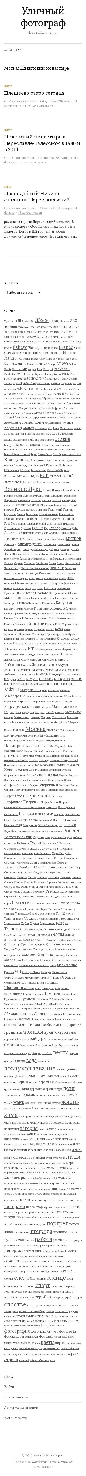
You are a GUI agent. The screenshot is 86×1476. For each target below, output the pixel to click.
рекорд (63, 1245)
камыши (20, 1134)
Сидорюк (54, 872)
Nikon (14, 364)
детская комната (13, 1094)
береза (11, 1045)
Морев (73, 722)
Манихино (42, 696)
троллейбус (61, 1311)
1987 (45, 332)
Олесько (73, 775)
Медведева (12, 712)
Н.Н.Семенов (28, 740)
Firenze (8, 347)
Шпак (74, 994)
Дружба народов (39, 549)
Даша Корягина (50, 532)
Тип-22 (60, 913)
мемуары (75, 1167)
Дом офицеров (12, 549)
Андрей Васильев (66, 412)
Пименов (40, 807)
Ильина (8, 588)
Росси (50, 831)
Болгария (60, 449)
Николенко (22, 760)
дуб (66, 1094)
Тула (65, 923)
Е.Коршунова (19, 553)
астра (72, 1032)
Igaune (71, 352)
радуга (78, 1240)
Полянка (75, 814)
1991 (63, 332)
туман (20, 1316)
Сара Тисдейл (61, 853)
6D (20, 320)
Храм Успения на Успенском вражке (36, 965)
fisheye (20, 347)
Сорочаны (63, 882)
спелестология (27, 1286)
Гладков (9, 518)
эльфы (70, 1354)
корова (25, 1144)
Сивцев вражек (24, 872)
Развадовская (30, 825)
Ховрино (29, 955)
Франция (27, 944)
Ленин (47, 654)
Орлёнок (68, 780)
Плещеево (66, 807)
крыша (8, 1149)
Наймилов (30, 746)
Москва (35, 728)
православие (23, 1232)
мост (45, 1178)
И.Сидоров (22, 578)
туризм (31, 1316)
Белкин (62, 439)
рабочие (58, 1240)
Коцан (67, 629)
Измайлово (72, 583)
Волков (56, 500)
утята (28, 1321)
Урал (6, 935)
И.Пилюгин (10, 578)
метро (28, 1172)
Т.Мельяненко (52, 903)
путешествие (15, 1240)
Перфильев (13, 802)
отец (42, 1200)
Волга (36, 500)
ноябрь (47, 1189)
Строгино (9, 896)
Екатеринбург (11, 558)
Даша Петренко (69, 532)
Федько (18, 940)
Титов (69, 913)
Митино (72, 717)
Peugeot (32, 369)
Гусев (53, 528)
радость (69, 1240)
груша (7, 1089)
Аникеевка (52, 417)
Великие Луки (23, 488)
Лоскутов (62, 665)
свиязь (67, 1261)
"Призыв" (9, 321)
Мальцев (13, 695)
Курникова (57, 643)
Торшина (53, 918)
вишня (20, 1061)
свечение (58, 1261)
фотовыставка (56, 1325)
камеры (61, 1128)
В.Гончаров (37, 465)
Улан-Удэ (62, 929)
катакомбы (44, 1134)
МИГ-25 (29, 683)
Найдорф (13, 745)
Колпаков (9, 624)
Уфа (21, 935)
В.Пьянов (10, 476)
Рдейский (67, 825)
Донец (24, 549)
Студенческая (42, 896)
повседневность (53, 1217)
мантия (61, 1163)
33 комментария (30, 212)
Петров (45, 802)
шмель (45, 1354)
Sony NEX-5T (54, 378)
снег (19, 1277)
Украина (49, 929)
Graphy (63, 1462)
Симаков (10, 877)
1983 (34, 332)
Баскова (10, 440)
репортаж (13, 1250)
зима (11, 1115)
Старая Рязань (12, 891)
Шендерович (62, 988)
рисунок (70, 1250)
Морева (8, 730)
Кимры (72, 608)
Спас (7, 886)
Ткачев (19, 918)
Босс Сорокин (60, 454)
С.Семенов (10, 848)
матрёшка (29, 1167)
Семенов (58, 858)
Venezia (73, 378)
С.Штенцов (23, 848)
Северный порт (12, 858)
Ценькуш (9, 972)
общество (74, 1189)
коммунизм (60, 1138)
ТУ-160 (9, 909)
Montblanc (63, 358)
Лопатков (26, 665)
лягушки (23, 1163)
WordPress (39, 1462)
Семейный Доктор (43, 858)
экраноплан (57, 1354)
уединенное (68, 1316)
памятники (64, 1200)
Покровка (59, 814)
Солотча (18, 882)
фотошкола (48, 1336)
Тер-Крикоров (47, 913)
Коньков (35, 623)
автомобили (45, 1024)
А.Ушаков (60, 393)
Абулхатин (64, 398)
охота (51, 1200)
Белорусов (9, 445)
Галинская (41, 509)
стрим (30, 1297)
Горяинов (30, 523)
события (41, 1278)
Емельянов (36, 558)
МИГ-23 (18, 684)
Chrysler (8, 341)
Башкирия (21, 439)
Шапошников (17, 987)
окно (38, 1193)
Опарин (52, 780)
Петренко (31, 801)
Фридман (40, 944)
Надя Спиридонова (50, 740)
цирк (72, 1342)
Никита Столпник (64, 751)
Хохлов (9, 960)
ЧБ (18, 971)
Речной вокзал (20, 831)
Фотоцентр (12, 944)
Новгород (44, 760)
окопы (46, 1193)
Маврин (27, 689)
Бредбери (30, 460)
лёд (31, 1163)
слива (53, 1271)
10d (32, 321)
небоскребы (12, 1188)
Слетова (53, 877)
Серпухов (61, 867)
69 (56, 320)
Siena (13, 378)
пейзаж (72, 1206)
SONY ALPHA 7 (36, 378)
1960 (32, 327)
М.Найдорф (54, 674)
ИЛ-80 (62, 578)
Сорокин (40, 882)
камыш (9, 1134)
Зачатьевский (72, 563)
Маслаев (34, 707)
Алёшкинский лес (13, 412)
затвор (54, 1108)
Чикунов (55, 977)
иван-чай (60, 1116)
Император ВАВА (34, 588)
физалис (8, 1325)
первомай (21, 1212)
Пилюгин (30, 807)
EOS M (59, 341)
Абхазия (75, 398)
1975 (69, 327)
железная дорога (34, 1102)
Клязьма (8, 618)
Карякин (18, 608)
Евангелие (46, 553)
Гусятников (65, 528)
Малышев (65, 690)
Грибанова (68, 523)
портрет (57, 1223)
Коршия (29, 629)
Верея (36, 495)
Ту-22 (59, 923)
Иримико (10, 593)
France (66, 347)
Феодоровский (34, 940)
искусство (44, 1122)
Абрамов (36, 398)
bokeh (55, 336)
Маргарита (10, 701)
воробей (8, 1076)
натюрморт (53, 1183)
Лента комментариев (21, 1407)
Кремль (51, 634)
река (43, 1245)
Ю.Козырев (63, 1004)
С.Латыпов (64, 843)
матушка (41, 1167)
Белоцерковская (29, 445)
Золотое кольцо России (30, 573)
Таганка (19, 909)
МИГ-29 (58, 683)
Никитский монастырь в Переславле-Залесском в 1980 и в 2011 (42, 143)
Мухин (38, 735)
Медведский (44, 712)
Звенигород (12, 568)
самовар (59, 1256)
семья (57, 1266)
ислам (76, 1122)
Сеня (33, 862)
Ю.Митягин (10, 1008)
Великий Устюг (71, 490)
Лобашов (12, 664)
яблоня (43, 1360)
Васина (50, 482)
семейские (48, 1266)
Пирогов (51, 807)
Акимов (50, 403)
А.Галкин (10, 389)
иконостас (19, 1122)
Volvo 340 (29, 383)
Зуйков (71, 573)
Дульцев (64, 549)
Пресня (16, 820)
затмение (65, 1108)
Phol (39, 369)
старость (9, 1291)
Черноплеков (14, 977)
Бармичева (67, 433)
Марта (68, 701)
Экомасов (66, 999)
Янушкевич (10, 1019)
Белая (41, 439)
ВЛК (44, 475)
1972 (56, 327)
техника (23, 1311)
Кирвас (8, 613)
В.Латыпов (38, 470)
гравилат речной (66, 1082)
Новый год (13, 769)
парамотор (34, 1207)
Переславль (38, 796)
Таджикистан (32, 909)
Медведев (70, 706)
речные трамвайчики (53, 1251)
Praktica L (62, 369)
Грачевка (57, 523)
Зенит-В (57, 568)
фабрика (38, 1320)
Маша (57, 706)
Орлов (60, 780)
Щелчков (43, 999)
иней (32, 1122)
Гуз (46, 528)
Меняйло (73, 712)
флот (37, 1325)
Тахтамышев (68, 909)
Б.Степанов (41, 428)
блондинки (43, 1045)
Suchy (65, 378)
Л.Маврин (10, 649)
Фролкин (53, 944)
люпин (7, 1163)
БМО (50, 428)
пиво (71, 1212)
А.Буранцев (66, 383)
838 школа (23, 327)
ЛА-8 (21, 649)
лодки (36, 1157)
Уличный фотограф (43, 17)
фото (44, 1325)
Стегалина (54, 891)
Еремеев (47, 558)
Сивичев (10, 872)
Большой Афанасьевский (17, 454)
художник (27, 1342)
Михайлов (60, 722)
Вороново (33, 504)
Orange (52, 364)
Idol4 (62, 353)
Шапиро (41, 982)
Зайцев (52, 563)
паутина (60, 1207)
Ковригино (41, 618)
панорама (14, 1206)
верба (32, 1053)
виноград (9, 1061)
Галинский (55, 509)
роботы (8, 1256)
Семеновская (71, 858)
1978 (7, 332)
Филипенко (67, 940)
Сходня (21, 902)
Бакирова (30, 433)
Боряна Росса (45, 454)
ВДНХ (35, 476)
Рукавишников (58, 837)
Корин (58, 624)
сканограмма (11, 1271)
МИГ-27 (49, 683)
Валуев (41, 482)
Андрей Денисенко (16, 417)
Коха (59, 629)
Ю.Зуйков (50, 1003)
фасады (49, 1321)
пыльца (30, 1240)
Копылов (49, 624)
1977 (75, 327)
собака (30, 1278)
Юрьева (68, 1008)
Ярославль (24, 1018)
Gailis (77, 347)
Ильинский (18, 588)
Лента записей (16, 1397)
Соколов (8, 882)
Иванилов (9, 583)
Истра (29, 593)
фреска (62, 1336)
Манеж (27, 696)
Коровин (8, 629)
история (29, 1128)
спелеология (11, 1286)
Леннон (56, 654)
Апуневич (76, 417)
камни (69, 1128)
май (36, 1163)
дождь (29, 1094)
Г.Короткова (46, 504)
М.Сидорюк (10, 679)
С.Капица (51, 843)
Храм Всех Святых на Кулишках (33, 960)
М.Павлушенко (72, 674)
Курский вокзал (72, 643)
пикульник (12, 1217)
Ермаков (58, 558)
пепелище (9, 1212)
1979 (14, 332)
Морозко (19, 729)
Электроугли (11, 1004)
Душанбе (74, 549)
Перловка (58, 796)
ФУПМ (58, 934)
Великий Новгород (52, 490)
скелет (32, 1271)
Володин (19, 504)
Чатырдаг (27, 972)
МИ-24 (66, 679)
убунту (57, 1316)
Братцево (14, 460)
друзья (59, 1094)
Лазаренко (46, 649)
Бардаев (54, 433)
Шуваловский (11, 999)
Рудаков (38, 837)
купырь (50, 1149)
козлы (49, 1139)
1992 (68, 332)
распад (35, 1245)
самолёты (13, 1260)
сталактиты (57, 1286)
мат (21, 1167)
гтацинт (16, 1089)
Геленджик (32, 514)
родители (18, 1256)
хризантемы (12, 1342)
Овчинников (55, 769)
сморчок (8, 1278)
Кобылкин (27, 618)
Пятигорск (70, 820)
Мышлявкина (54, 735)
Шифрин (27, 994)
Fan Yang (76, 341)
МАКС (21, 679)
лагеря (60, 1149)
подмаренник (72, 1217)
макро (44, 1163)
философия (20, 1325)
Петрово (54, 802)
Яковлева (43, 1013)
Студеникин (24, 896)
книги (41, 1138)
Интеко (50, 588)
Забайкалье (42, 563)
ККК (7, 597)
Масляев (46, 707)
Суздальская (68, 896)
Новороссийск (25, 765)
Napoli (73, 358)
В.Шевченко (23, 476)
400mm (10, 327)
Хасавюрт (38, 949)
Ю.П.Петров (23, 1008)
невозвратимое (29, 1189)
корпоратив (39, 1143)
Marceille (25, 358)
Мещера (8, 717)
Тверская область (27, 913)
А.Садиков (11, 393)
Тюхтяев (29, 929)
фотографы (68, 1331)
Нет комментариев (39, 106)
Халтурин (9, 949)
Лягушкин (21, 674)
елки (8, 1102)
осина (35, 1200)
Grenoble (26, 352)
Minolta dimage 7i (48, 358)
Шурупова (27, 999)
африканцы (10, 1039)
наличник (34, 1183)
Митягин (18, 722)
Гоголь (46, 518)
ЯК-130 (76, 1008)
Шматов (52, 993)
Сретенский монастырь (48, 886)
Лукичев (48, 669)
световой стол (43, 1261)
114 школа (64, 321)
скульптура (43, 1271)
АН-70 (27, 398)
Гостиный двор (44, 523)
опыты (14, 1200)
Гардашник (10, 514)
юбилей (24, 1360)
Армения (11, 422)
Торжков (31, 918)
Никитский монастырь (34, 756)
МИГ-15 (76, 679)
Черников (59, 972)
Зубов (63, 573)
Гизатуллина (48, 514)
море (38, 1177)
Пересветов (14, 796)
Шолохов (65, 994)
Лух (69, 669)
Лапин (56, 649)
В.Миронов (52, 470)
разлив (9, 1245)
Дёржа (7, 553)
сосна (70, 1278)
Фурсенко (66, 944)
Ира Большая (63, 588)
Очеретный (48, 785)
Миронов (59, 717)
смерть (69, 1270)
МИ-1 (35, 679)
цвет (37, 1342)
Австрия (9, 403)
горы (53, 1081)
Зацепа (60, 563)
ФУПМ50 (69, 935)
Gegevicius (11, 353)
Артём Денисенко (51, 422)
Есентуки (70, 558)
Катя (38, 608)
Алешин (46, 408)
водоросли (43, 1061)
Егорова (69, 553)
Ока (54, 774)
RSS (64, 374)
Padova (72, 364)
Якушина (57, 1014)
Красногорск (39, 634)
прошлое (60, 1232)
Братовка (74, 454)
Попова (8, 820)
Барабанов (41, 433)
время (42, 1075)
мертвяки (9, 1172)
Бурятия (8, 465)
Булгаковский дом (56, 460)
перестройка (49, 1212)
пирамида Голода (31, 1217)
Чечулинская (32, 977)
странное (21, 1297)
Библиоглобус (11, 449)
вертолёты (45, 1053)
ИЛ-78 (54, 578)
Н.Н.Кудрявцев (12, 740)
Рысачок (11, 843)
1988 (51, 332)
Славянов (42, 877)
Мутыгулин (21, 735)
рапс (28, 1245)
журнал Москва (20, 1108)
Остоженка (23, 785)
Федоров (8, 940)
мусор (60, 1178)
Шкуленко (38, 994)
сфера (77, 1297)
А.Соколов (36, 394)
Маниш (58, 696)
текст (74, 1305)
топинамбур (36, 1311)
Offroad (43, 364)
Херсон (49, 949)
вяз (6, 1082)
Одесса (30, 775)
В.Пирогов (63, 470)
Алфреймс (57, 408)
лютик (15, 1163)
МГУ (29, 679)
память (78, 1200)
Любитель (9, 674)
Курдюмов (32, 643)
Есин (78, 558)
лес (68, 1150)
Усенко (14, 935)
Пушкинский (45, 820)
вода (31, 1060)
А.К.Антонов (28, 388)
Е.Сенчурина (33, 553)
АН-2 (19, 398)
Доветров (9, 544)
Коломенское (66, 618)
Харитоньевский (24, 949)
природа (41, 1231)
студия (57, 1297)
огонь (7, 1193)
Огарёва (66, 769)
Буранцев (72, 460)
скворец (23, 1271)
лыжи (62, 1157)
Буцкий (26, 465)
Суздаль (55, 896)
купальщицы (36, 1149)
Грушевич (26, 528)
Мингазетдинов (27, 717)
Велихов (27, 495)
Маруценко (15, 706)
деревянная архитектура (46, 1089)
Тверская (9, 913)
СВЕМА (33, 848)
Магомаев (53, 690)
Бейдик (33, 439)
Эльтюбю (23, 1004)
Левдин (32, 654)
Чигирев (44, 977)
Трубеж (25, 923)
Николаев (71, 755)
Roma (57, 374)
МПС (71, 683)
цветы (47, 1342)
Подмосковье (36, 813)
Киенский (59, 608)
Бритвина (41, 460)
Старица (26, 891)
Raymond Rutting (44, 374)
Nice (7, 364)
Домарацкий (63, 544)
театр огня (65, 1305)
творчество (52, 1305)
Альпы (68, 408)
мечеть (37, 1172)
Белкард (49, 439)
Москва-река (55, 729)
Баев (56, 428)
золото (35, 1116)
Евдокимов (58, 553)
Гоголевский (32, 519)
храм (71, 1336)
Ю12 (52, 1008)
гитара (33, 1082)
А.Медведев (63, 389)
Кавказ (26, 597)
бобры (55, 1045)
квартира (57, 1134)
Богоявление (47, 449)
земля (75, 1108)
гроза (79, 1082)
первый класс (34, 1212)
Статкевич (38, 891)
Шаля (17, 982)
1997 (17, 337)
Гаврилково (60, 504)
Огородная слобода (14, 775)
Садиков (67, 848)
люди (73, 1156)
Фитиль (77, 940)
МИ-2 (43, 679)
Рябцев (23, 843)
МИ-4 (50, 679)
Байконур (19, 433)
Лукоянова (60, 669)
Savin (7, 378)
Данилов (11, 533)
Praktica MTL (13, 374)
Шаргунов (35, 988)
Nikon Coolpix (28, 364)
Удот (39, 929)
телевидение (11, 1311)
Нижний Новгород (44, 751)
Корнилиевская (70, 624)
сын (29, 1305)
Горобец (10, 523)
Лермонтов (10, 659)
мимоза (46, 1172)
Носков (44, 769)
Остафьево (10, 785)
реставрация (32, 1250)
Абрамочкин (50, 398)
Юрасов (59, 1008)
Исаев (20, 593)
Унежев (74, 929)
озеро (31, 1193)
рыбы (35, 1256)
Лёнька (31, 674)
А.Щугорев (9, 398)
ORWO (62, 363)
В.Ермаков (50, 465)
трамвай (50, 1311)
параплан (49, 1207)
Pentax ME (19, 369)
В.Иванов (65, 465)
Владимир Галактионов (63, 495)
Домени (75, 544)
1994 (6, 337)
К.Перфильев (58, 593)
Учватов (30, 935)
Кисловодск (31, 613)
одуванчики (19, 1193)
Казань (50, 597)
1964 (43, 327)
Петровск (64, 802)
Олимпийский (11, 780)
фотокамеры (14, 1336)
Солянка (28, 882)
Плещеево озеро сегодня (34, 93)
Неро (20, 751)
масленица (11, 1167)
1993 (75, 332)
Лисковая (52, 659)
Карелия (8, 608)
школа (28, 1354)
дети (69, 1088)
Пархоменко (71, 789)
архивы (33, 1031)
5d (15, 321)
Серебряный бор (29, 867)
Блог (8, 86)
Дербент (30, 538)
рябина (43, 1256)
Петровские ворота (14, 807)
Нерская (29, 751)
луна (55, 1157)
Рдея (7, 831)
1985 (40, 332)
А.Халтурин (73, 394)
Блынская (25, 449)
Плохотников (11, 814)
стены (28, 1291)
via (14, 383)
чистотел (9, 1354)
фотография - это (44, 1331)
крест (76, 1143)
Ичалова (41, 593)
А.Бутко (77, 383)
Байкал (77, 428)
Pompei (48, 369)
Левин (40, 654)
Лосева (49, 665)
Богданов (35, 449)
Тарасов (54, 909)
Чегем (36, 972)
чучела (19, 1354)
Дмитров (72, 538)
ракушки (20, 1245)
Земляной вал (41, 568)
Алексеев (35, 408)
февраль (60, 1321)
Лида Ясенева (28, 659)
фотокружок (31, 1336)
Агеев (31, 403)
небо (69, 1183)
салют (51, 1256)
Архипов (67, 422)
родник (28, 1256)
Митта (7, 722)
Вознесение (24, 500)
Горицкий (67, 518)
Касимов (28, 608)
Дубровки (54, 549)
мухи (68, 1178)
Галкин (68, 509)
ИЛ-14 (32, 578)
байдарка (39, 1038)
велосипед (21, 1053)
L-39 (17, 358)
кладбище (12, 1139)
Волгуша (46, 500)
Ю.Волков (36, 1003)
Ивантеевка (45, 583)
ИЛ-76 (47, 578)
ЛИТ (29, 649)
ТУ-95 (65, 903)
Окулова (63, 775)
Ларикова (69, 649)
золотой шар (47, 1116)
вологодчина (66, 1069)
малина (53, 1163)
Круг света (61, 634)
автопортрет (66, 1024)
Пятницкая (10, 825)
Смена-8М (65, 877)
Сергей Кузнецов (47, 862)
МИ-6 (58, 679)
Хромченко (67, 965)
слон (59, 1271)
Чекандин (46, 972)
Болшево (70, 449)
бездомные (54, 1039)
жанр (18, 1102)
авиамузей (11, 1024)
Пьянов (58, 820)
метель (20, 1172)
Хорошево (71, 955)
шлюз (37, 1354)
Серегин (48, 867)
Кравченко (11, 634)
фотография (17, 1331)
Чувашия (9, 982)
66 (51, 321)
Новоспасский (43, 764)
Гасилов (21, 514)
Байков (9, 433)
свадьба (27, 1261)
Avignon (41, 337)
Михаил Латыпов (43, 722)
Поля (68, 814)
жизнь (70, 1101)
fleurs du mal (51, 347)
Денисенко (14, 538)
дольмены (41, 1094)
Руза (47, 837)
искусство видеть (62, 1122)
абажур (71, 1019)
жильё (7, 1108)
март (70, 1163)
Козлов (52, 618)
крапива (67, 1144)
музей (52, 1178)
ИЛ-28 (39, 578)
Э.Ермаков (55, 999)
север (37, 1266)
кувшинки (20, 1149)
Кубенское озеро (34, 638)
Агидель (41, 403)
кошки (59, 1144)
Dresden (50, 341)
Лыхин (75, 669)
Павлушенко (33, 789)
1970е (49, 327)
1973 (62, 327)
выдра (63, 1076)
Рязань (37, 843)
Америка (28, 412)
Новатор (33, 760)
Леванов (23, 654)
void (19, 383)
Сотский (75, 882)
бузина (64, 1045)
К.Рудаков (74, 593)
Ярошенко (60, 1019)
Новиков (54, 760)
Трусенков (47, 923)
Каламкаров (61, 597)
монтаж (30, 1178)
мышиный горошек (14, 1183)
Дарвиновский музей (30, 532)
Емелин (25, 558)
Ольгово (43, 780)
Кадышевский (38, 597)
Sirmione (21, 378)
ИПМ (70, 578)
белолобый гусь (69, 1039)
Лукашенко (37, 669)
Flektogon (35, 348)
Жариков (18, 563)
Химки (58, 949)
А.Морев (75, 389)
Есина (8, 563)
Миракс (46, 717)
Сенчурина (23, 862)
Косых (50, 629)
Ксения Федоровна (14, 638)
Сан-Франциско (42, 853)
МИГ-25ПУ (39, 683)
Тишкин (9, 918)
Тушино (12, 929)
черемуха (34, 1348)
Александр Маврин (16, 408)
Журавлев (29, 563)
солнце (56, 1277)
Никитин (10, 755)
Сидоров (39, 872)
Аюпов (28, 428)
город (43, 1081)
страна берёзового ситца (45, 1291)
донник (51, 1094)
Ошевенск (64, 785)
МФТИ (11, 689)
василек (74, 1045)
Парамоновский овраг (52, 789)
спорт (42, 1285)
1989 (57, 332)
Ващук (58, 482)
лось (42, 1157)
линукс (8, 1157)
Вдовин (66, 482)
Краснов (25, 634)
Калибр (9, 603)
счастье (15, 1304)
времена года (25, 1075)
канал (31, 1134)
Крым (72, 634)
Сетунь (71, 867)
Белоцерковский (50, 445)
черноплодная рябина (61, 1348)
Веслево (46, 495)
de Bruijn (28, 341)
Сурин (7, 903)
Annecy (31, 337)
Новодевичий (68, 760)
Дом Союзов (49, 544)
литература (22, 1157)
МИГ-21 (8, 683)
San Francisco (73, 374)
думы (73, 1095)
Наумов (59, 746)
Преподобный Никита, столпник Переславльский (37, 196)
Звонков (27, 568)
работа (43, 1239)
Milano (34, 358)
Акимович (60, 403)
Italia (9, 358)
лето (77, 1149)
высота (73, 1075)
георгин (12, 1082)
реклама (53, 1245)
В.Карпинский (11, 470)
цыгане (23, 1348)
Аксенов (73, 403)
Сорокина (51, 882)
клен (32, 1138)
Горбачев (55, 518)
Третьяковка (69, 918)
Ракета (42, 825)
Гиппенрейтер (66, 514)
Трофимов (12, 923)
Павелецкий (20, 789)
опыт (7, 1200)
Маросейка (58, 701)
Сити (32, 877)
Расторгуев (52, 825)
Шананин (28, 982)
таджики (39, 1305)
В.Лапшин (25, 470)
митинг (54, 1172)
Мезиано (59, 712)
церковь (62, 1342)
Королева (19, 629)
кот (52, 1143)
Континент (21, 624)
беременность (27, 1045)
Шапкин (53, 982)
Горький (20, 523)
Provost (29, 374)
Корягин (39, 629)
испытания (11, 1128)
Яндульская (69, 1014)
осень (24, 1200)
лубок (49, 1157)
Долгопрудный (28, 544)
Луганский (12, 670)
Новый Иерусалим (66, 764)
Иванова (33, 583)
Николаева (10, 760)
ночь (40, 1189)
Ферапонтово (53, 940)
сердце (66, 1266)
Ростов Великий (18, 837)
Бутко (18, 465)
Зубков (55, 573)
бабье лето (23, 1039)
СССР (41, 848)
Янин (78, 1014)
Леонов (66, 654)
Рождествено (38, 831)
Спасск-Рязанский (22, 886)
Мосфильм (70, 730)
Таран (43, 909)
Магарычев (41, 690)
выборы (53, 1075)
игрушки (72, 1116)
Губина (37, 528)
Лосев (37, 664)
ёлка (52, 1360)
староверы (70, 1286)
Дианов (40, 538)
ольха (71, 1193)
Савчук (57, 848)
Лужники (25, 669)
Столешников (71, 891)
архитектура (56, 1032)
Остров (34, 785)
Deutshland (39, 341)
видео (74, 1053)
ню (54, 1188)
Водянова (10, 500)
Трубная (34, 923)
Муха (30, 735)
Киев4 (46, 608)
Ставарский (70, 886)
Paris (7, 369)
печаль (62, 1212)
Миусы (30, 722)
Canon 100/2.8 (67, 337)
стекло (19, 1291)
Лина (41, 659)
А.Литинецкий (48, 389)
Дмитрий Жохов (53, 538)
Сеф (78, 867)
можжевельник (67, 1172)
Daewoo (18, 341)
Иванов (22, 583)
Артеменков (30, 422)
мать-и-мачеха (58, 1168)
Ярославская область (43, 1019)
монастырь (14, 1177)
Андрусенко (38, 417)
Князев (17, 618)
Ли (18, 659)
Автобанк (21, 403)
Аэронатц (13, 427)
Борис (34, 454)
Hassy (37, 352)
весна (61, 1052)
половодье (37, 1224)
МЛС (65, 683)
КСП (20, 597)
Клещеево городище (51, 613)
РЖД (19, 825)
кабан (41, 1128)
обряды (62, 1189)
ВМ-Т (53, 476)
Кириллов (18, 613)
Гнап (18, 518)
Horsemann (50, 353)
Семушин (10, 862)
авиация (26, 1024)
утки (21, 1320)
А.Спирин (48, 394)
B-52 (48, 337)
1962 (37, 327)
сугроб (67, 1297)
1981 (28, 332)
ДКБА (75, 528)
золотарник (25, 1116)
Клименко (68, 613)
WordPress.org (15, 1418)
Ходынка (45, 954)
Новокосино (10, 765)
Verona (8, 383)
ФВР (50, 935)
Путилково (29, 820)
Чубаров (69, 977)
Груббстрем (12, 528)
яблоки (34, 1360)
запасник (45, 1108)
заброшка (34, 1108)
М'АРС (40, 674)
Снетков (76, 877)
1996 (12, 337)
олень (63, 1193)
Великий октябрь (13, 495)
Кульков (18, 643)
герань (23, 1082)
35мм (42, 320)
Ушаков (42, 935)
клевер (24, 1139)
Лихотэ (63, 659)
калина (51, 1129)
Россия (71, 831)
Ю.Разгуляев (39, 1008)
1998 (22, 337)
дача (25, 1088)
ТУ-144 (75, 903)
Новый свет (31, 769)
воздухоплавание (30, 1068)
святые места (25, 1266)
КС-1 (14, 597)
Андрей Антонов (45, 412)
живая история (52, 1102)
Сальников (27, 853)
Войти (9, 1387)
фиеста (74, 1321)
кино (66, 1134)
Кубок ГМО (50, 638)
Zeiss (40, 383)
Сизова (67, 872)
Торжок (43, 918)
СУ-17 (49, 848)
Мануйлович (72, 696)
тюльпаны (45, 1316)
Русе (69, 837)
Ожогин (42, 774)
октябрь (55, 1193)
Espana (67, 341)
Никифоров (58, 755)
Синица (22, 877)
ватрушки (9, 1053)
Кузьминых (66, 638)
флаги (30, 1325)
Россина (58, 831)
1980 (21, 332)
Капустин (64, 602)
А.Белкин (55, 383)
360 (73, 320)
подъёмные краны (16, 1224)
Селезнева (27, 858)
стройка (43, 1296)
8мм (26, 321)
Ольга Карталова (29, 780)
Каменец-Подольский (43, 603)
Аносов (64, 417)
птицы (72, 1232)
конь (17, 1144)
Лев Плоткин (11, 654)
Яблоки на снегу (18, 1013)
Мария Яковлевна (42, 701)
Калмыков (23, 603)
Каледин (73, 597)
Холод (60, 955)
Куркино (45, 643)
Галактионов (25, 509)
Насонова (46, 746)
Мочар (9, 735)
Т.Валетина (38, 903)
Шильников (13, 994)
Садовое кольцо (12, 853)
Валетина (29, 482)
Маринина (24, 701)
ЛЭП (37, 649)
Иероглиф (59, 583)
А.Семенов (24, 394)
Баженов (66, 428)
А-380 (46, 383)
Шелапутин (48, 988)
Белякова (65, 445)
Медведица (28, 712)
